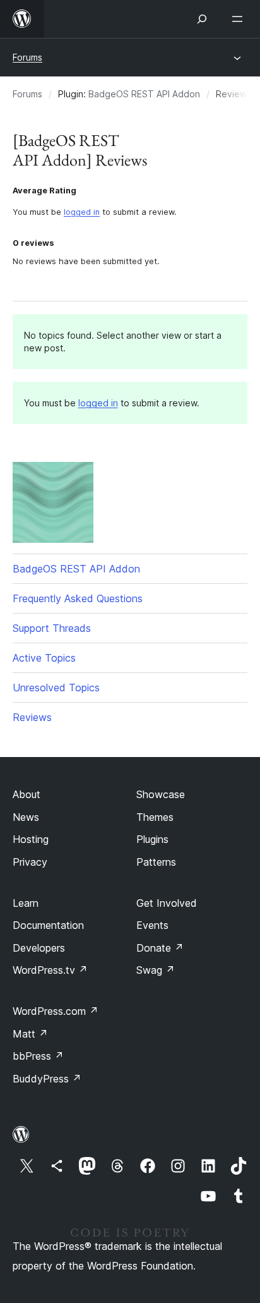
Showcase (160, 794)
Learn (25, 903)
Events (152, 925)
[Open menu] (240, 19)
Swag (155, 970)
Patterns (156, 862)
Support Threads (52, 628)
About (26, 794)
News (26, 817)
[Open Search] (202, 19)
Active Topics (44, 658)
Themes (155, 817)
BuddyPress (47, 1078)
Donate (160, 948)
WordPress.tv (50, 970)
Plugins (152, 839)
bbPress (38, 1056)
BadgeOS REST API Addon (144, 93)
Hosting (31, 839)
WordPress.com (55, 1011)
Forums (27, 57)
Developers (39, 948)
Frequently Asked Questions (78, 598)
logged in (82, 212)
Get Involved (166, 903)
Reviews (32, 717)
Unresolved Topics (56, 687)
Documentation (48, 925)
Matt (30, 1033)
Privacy (30, 862)
